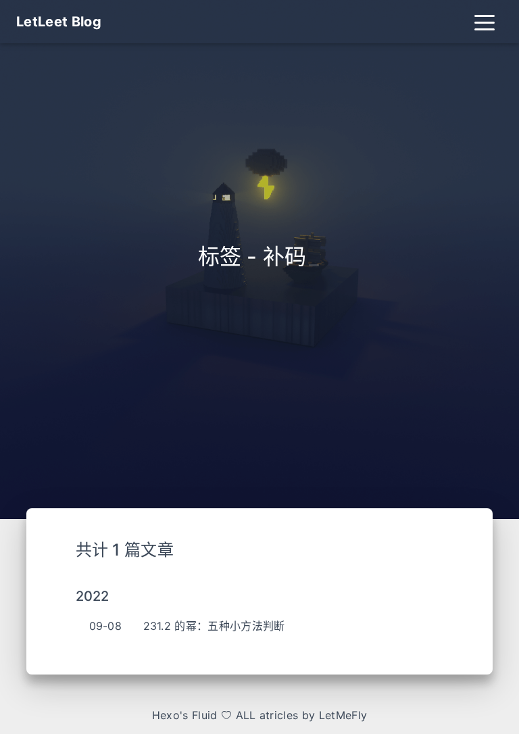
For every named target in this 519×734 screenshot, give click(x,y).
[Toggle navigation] (484, 21)
